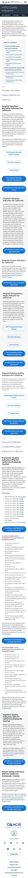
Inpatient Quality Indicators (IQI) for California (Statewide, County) (14, 76)
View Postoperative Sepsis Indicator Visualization (14, 354)
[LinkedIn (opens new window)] (23, 842)
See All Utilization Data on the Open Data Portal (14, 251)
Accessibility (14, 870)
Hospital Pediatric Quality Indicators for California (13, 64)
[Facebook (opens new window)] (4, 842)
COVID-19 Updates (14, 862)
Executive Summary (14, 162)
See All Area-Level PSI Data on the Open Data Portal (14, 808)
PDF (17, 499)
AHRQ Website (7, 634)
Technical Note (14, 170)
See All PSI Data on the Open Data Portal (14, 363)
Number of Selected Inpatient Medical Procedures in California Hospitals (12, 275)
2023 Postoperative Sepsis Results (14, 328)
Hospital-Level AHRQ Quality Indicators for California (12, 47)
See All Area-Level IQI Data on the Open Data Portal (14, 762)
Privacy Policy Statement (14, 867)
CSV (16, 496)
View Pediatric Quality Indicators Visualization (14, 422)
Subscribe (14, 854)
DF (20, 522)
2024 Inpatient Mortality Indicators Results (14, 153)
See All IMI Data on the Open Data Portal (14, 189)
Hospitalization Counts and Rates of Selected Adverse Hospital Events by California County (13, 799)
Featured (16, 15)
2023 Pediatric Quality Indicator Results (14, 397)
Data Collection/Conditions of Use (14, 872)
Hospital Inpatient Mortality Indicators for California (14, 51)
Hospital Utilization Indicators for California (14, 54)
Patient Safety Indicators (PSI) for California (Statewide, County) (14, 80)
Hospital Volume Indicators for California (13, 57)
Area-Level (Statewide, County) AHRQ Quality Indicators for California (14, 69)
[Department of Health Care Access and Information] (17, 824)
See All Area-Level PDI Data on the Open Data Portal (14, 641)
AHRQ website (7, 708)
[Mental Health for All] (14, 833)
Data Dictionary (22, 496)
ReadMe (21, 499)
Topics (23, 15)
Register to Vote (14, 864)
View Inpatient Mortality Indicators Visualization (14, 179)
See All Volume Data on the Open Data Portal (14, 284)
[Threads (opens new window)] (20, 849)
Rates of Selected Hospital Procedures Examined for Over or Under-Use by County (13, 753)
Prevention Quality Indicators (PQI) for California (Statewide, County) (15, 73)
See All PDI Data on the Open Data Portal (14, 432)
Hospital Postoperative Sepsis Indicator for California (14, 60)
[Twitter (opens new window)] (17, 842)
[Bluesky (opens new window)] (11, 842)
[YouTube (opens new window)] (7, 849)
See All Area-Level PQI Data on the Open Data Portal (14, 529)
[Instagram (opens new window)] (14, 849)
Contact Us (14, 875)
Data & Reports (6, 15)
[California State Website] (9, 824)
